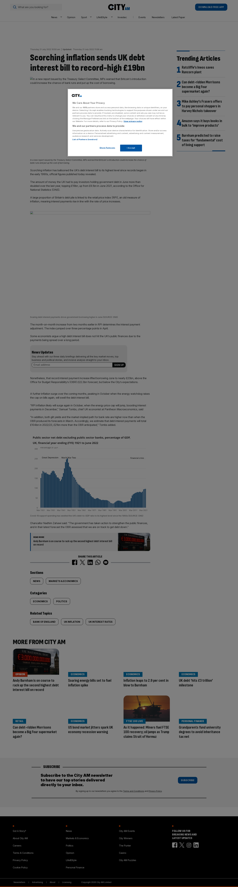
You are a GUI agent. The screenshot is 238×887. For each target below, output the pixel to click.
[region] (120, 122)
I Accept (131, 148)
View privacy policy (133, 121)
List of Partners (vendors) (84, 139)
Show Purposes (107, 148)
